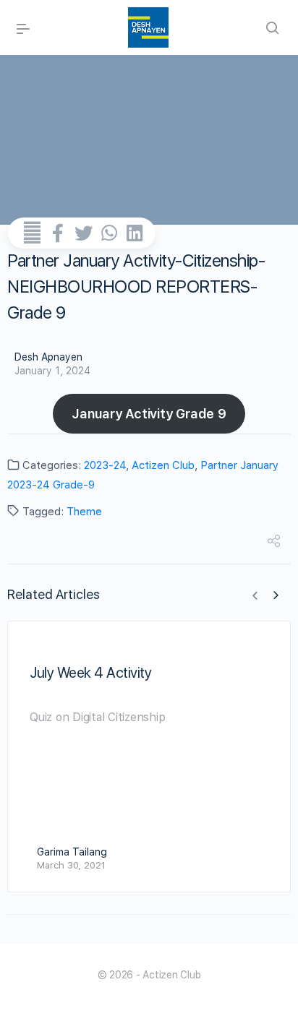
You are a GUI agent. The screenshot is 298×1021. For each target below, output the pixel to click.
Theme (84, 511)
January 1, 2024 (52, 370)
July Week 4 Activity (90, 672)
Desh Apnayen (48, 357)
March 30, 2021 (71, 865)
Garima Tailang (72, 852)
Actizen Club (163, 465)
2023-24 (105, 465)
